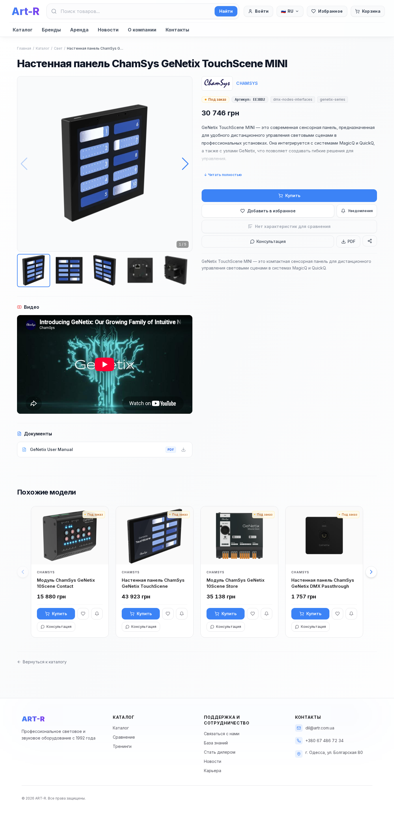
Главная (24, 48)
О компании (142, 30)
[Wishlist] (83, 613)
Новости (108, 30)
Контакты (177, 30)
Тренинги (122, 746)
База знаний (216, 742)
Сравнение (124, 737)
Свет (58, 48)
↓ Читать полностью (223, 175)
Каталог (23, 30)
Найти (226, 11)
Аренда (79, 30)
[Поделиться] (370, 240)
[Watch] (97, 613)
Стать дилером (219, 752)
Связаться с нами (221, 733)
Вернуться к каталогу (45, 661)
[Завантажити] (183, 449)
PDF (351, 241)
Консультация (271, 241)
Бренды (51, 30)
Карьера (212, 770)
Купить (292, 195)
